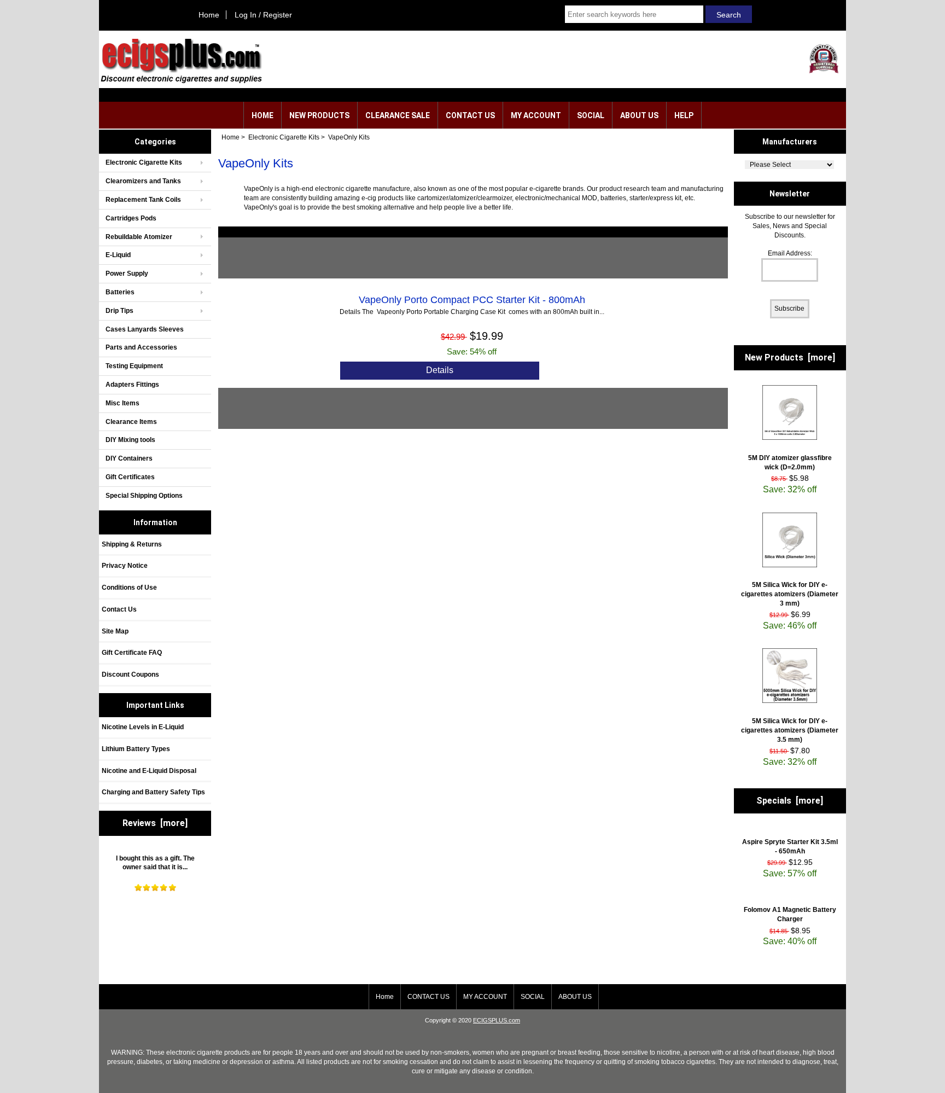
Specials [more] (789, 800)
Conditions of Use (129, 587)
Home (209, 14)
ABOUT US (639, 115)
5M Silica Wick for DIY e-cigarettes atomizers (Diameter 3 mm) (789, 594)
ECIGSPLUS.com (496, 1020)
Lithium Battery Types (136, 749)
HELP (683, 115)
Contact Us (119, 609)
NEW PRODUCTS (319, 115)
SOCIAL (590, 115)
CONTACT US (470, 115)
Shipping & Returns (132, 544)
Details (439, 370)
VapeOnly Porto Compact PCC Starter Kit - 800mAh (472, 299)
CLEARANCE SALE (397, 115)
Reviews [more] (155, 823)
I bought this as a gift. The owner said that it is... (155, 862)
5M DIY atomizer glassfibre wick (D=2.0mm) (790, 462)
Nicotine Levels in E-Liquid (143, 727)
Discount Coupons (130, 674)
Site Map (115, 631)
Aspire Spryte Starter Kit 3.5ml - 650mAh (790, 846)
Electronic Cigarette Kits (283, 137)
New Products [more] (790, 357)
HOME (262, 115)
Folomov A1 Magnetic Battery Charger (790, 914)
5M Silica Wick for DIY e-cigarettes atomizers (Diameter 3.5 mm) (789, 730)
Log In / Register (263, 14)
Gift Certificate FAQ (132, 652)
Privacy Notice (125, 565)
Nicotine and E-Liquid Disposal (149, 771)
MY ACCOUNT (536, 115)
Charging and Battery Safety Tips (153, 792)
